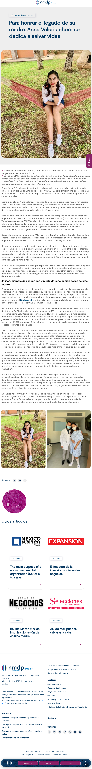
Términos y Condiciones (55, 751)
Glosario (51, 695)
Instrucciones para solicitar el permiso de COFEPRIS (20, 719)
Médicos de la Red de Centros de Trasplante (67, 707)
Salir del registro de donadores (15, 737)
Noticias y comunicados (58, 699)
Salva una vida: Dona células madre (63, 665)
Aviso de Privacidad (33, 751)
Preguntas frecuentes (56, 692)
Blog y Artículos (54, 703)
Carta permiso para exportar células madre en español (22, 726)
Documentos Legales (56, 688)
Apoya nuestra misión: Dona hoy (61, 669)
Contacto (51, 718)
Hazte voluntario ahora (57, 673)
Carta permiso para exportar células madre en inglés (22, 732)
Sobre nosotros (54, 684)
